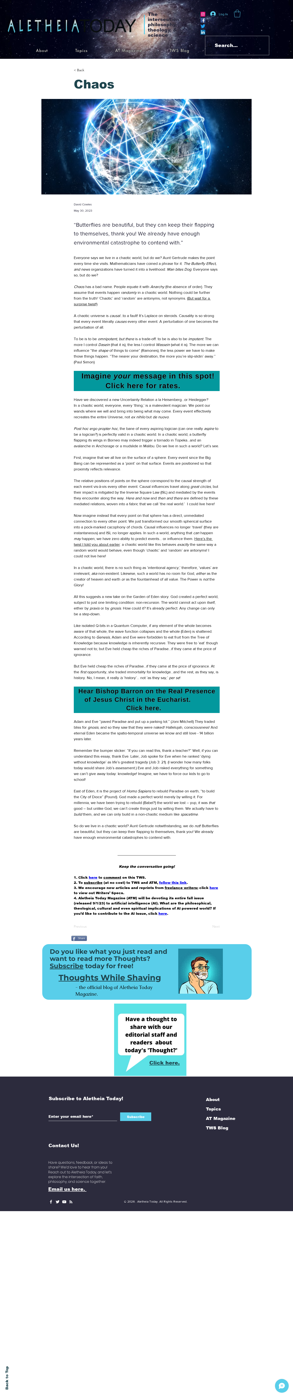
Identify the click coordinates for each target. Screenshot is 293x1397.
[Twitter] (203, 26)
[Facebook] (203, 20)
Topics (213, 1056)
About (213, 1047)
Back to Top (7, 1378)
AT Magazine (220, 1065)
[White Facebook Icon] (50, 1149)
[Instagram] (203, 14)
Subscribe (66, 913)
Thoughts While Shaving (110, 925)
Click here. (164, 1010)
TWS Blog (217, 1075)
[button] (237, 13)
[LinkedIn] (203, 32)
